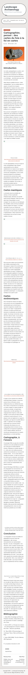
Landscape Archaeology (11, 8)
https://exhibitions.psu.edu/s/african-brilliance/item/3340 (14, 395)
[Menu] (6, 15)
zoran (7, 649)
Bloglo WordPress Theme (18, 672)
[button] (8, 651)
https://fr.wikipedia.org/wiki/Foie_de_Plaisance (14, 259)
